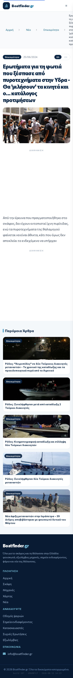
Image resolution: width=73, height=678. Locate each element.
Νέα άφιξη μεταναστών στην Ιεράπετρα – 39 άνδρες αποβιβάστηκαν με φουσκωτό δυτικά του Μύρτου (35, 520)
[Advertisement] (36, 180)
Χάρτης (8, 596)
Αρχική (9, 29)
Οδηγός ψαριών (13, 616)
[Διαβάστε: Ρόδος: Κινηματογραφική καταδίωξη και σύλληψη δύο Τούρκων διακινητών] (36, 426)
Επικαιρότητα (51, 29)
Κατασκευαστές (13, 628)
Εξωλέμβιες (10, 640)
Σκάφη (7, 584)
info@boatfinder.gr (20, 653)
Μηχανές (9, 590)
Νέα (28, 29)
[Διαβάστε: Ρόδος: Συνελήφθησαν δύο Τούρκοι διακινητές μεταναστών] (36, 463)
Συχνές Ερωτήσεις (15, 634)
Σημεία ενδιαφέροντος (18, 621)
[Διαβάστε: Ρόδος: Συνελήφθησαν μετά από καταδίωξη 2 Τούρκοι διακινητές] (36, 389)
